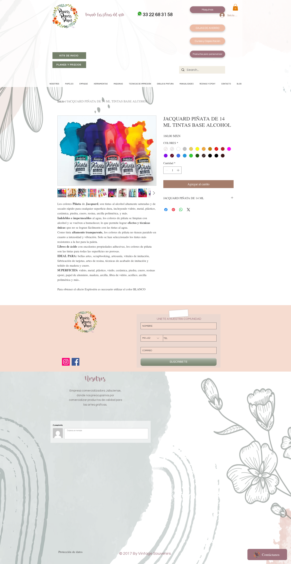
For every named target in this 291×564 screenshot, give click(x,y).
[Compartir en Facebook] (166, 209)
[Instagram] (66, 362)
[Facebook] (75, 362)
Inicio (61, 101)
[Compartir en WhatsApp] (181, 209)
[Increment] (178, 170)
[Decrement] (166, 170)
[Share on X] (188, 209)
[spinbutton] (172, 170)
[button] (235, 7)
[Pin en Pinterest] (173, 209)
